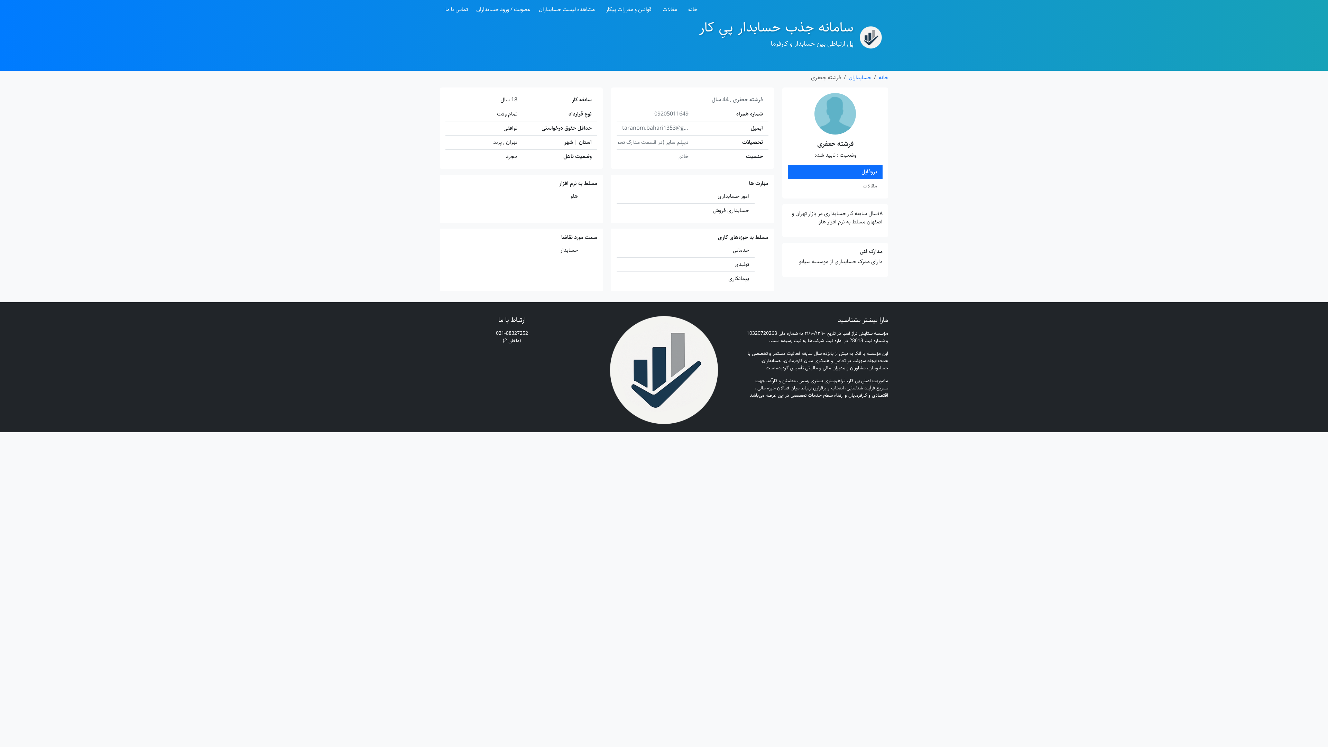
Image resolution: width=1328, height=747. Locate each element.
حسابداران (860, 77)
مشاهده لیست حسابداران (567, 9)
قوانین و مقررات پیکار (629, 9)
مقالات (670, 9)
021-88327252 (512, 333)
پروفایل (869, 171)
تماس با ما (456, 9)
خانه (693, 9)
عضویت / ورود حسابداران (503, 9)
